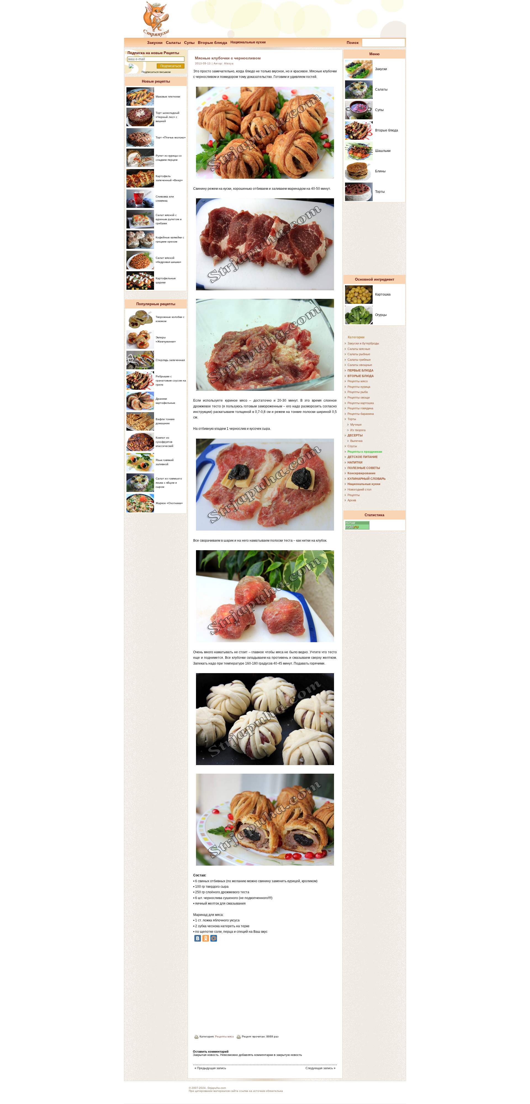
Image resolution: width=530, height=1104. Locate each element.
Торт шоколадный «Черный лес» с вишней (167, 117)
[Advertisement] (239, 986)
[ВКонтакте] (197, 938)
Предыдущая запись (211, 1068)
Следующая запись (319, 1068)
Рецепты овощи (359, 397)
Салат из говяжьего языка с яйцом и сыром (169, 482)
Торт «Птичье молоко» (171, 137)
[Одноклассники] (205, 938)
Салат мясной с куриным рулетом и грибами (169, 219)
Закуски (155, 42)
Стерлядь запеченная (170, 360)
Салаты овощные (360, 365)
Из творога (357, 430)
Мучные (356, 424)
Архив (352, 500)
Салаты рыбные (359, 354)
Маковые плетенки (168, 96)
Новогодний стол (359, 489)
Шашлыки (383, 151)
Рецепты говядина (360, 408)
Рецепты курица (359, 386)
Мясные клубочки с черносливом (228, 58)
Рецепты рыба (358, 392)
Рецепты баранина (361, 413)
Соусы (352, 446)
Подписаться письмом (156, 71)
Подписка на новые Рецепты (153, 53)
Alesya (229, 63)
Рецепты (354, 495)
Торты (380, 192)
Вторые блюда (212, 42)
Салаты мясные (359, 349)
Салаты (173, 42)
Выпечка (356, 440)
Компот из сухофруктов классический (164, 441)
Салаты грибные (359, 359)
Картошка (383, 294)
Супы (189, 42)
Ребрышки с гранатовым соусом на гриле (171, 380)
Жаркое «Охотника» (169, 503)
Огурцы (381, 315)
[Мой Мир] (213, 938)
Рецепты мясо (224, 1036)
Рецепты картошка (361, 403)
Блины (380, 171)
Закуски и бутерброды (363, 343)
